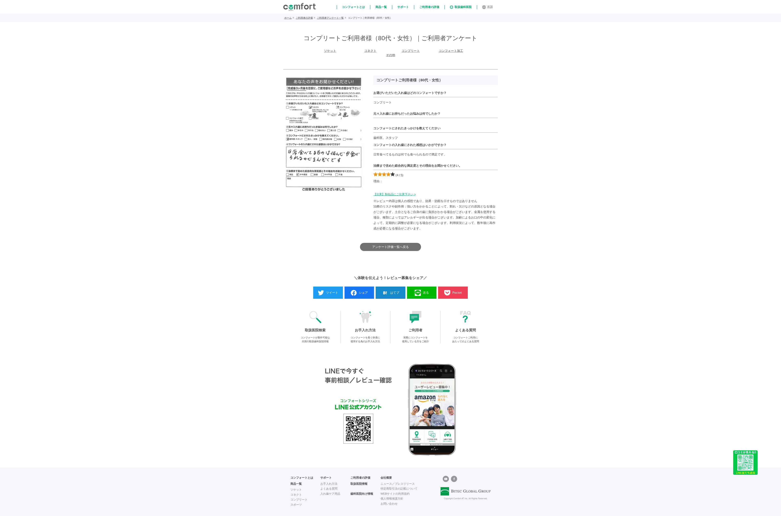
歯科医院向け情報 (361, 493)
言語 (490, 7)
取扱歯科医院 (463, 7)
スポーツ (296, 504)
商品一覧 (381, 7)
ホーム (288, 17)
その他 (390, 55)
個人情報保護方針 (392, 498)
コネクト (370, 50)
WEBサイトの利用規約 (395, 493)
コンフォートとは (353, 7)
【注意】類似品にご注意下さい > (394, 194)
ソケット (330, 50)
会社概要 (386, 477)
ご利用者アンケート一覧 (330, 17)
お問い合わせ (389, 503)
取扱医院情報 (359, 483)
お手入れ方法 (328, 483)
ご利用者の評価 (429, 7)
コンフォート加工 (451, 50)
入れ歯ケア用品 (330, 493)
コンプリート (410, 50)
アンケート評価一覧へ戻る (390, 247)
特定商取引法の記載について (399, 488)
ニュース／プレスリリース (398, 483)
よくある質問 (328, 488)
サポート (403, 7)
